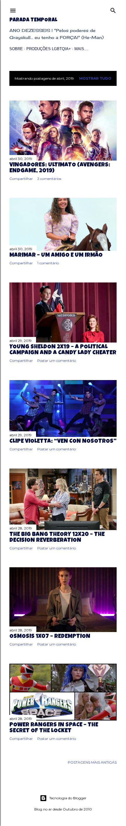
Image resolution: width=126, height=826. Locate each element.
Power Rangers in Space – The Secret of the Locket (53, 728)
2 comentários (49, 178)
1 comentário (48, 263)
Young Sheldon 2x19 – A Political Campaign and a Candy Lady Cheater (62, 350)
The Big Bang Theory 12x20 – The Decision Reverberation (57, 538)
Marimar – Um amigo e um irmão (56, 255)
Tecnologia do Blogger (67, 798)
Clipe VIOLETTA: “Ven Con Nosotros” (63, 441)
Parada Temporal (33, 20)
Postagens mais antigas (92, 762)
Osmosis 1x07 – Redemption (49, 637)
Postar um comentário (56, 360)
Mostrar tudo (95, 78)
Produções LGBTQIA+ (48, 49)
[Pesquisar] (113, 9)
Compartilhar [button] (21, 178)
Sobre (16, 49)
